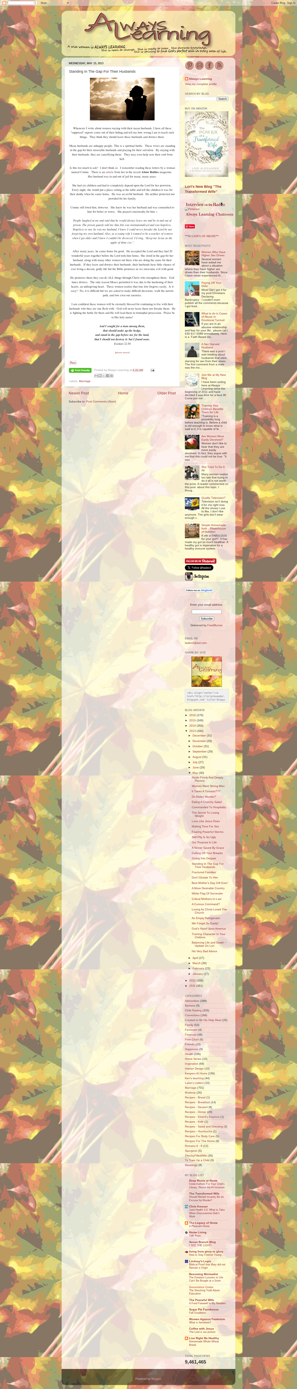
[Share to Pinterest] (112, 376)
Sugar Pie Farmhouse (204, 1309)
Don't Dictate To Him (205, 877)
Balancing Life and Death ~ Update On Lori (209, 944)
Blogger (156, 1378)
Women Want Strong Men (208, 786)
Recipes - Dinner (195, 1112)
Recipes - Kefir (194, 1121)
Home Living (197, 1232)
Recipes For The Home (200, 1141)
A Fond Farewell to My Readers (207, 1303)
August (197, 757)
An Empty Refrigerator (206, 918)
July (195, 762)
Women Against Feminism (207, 1319)
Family (189, 1025)
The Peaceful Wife (201, 1300)
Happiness (191, 1049)
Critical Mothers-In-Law (206, 898)
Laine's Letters (194, 1082)
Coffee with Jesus (201, 1328)
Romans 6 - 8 (193, 1145)
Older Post (166, 393)
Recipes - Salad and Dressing (204, 1126)
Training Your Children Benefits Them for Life (212, 409)
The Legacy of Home (203, 1222)
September (200, 751)
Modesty (190, 1092)
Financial (190, 1034)
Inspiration (191, 1063)
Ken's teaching (194, 1078)
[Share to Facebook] (108, 376)
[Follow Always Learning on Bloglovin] (199, 591)
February (199, 968)
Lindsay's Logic (200, 1261)
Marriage (85, 381)
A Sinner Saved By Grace (208, 847)
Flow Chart (192, 1039)
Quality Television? (213, 497)
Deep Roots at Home (203, 1180)
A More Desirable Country (208, 888)
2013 (193, 730)
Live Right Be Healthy (204, 1338)
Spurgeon (191, 1150)
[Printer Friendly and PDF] (80, 371)
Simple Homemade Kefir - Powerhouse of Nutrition (213, 528)
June (196, 767)
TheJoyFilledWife (196, 1155)
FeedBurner (215, 625)
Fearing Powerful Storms (207, 831)
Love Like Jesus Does (206, 821)
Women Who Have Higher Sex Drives (213, 254)
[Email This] (96, 376)
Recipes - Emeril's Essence (202, 1116)
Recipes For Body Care (200, 1136)
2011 (192, 985)
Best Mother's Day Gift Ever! (210, 883)
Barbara (190, 1005)
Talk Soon (195, 1235)
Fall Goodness (197, 1312)
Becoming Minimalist (203, 1274)
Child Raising (193, 1010)
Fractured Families (204, 872)
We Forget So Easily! (205, 923)
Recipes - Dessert (196, 1107)
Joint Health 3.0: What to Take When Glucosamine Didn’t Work (207, 1213)
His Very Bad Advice (204, 951)
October (198, 746)
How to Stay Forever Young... (206, 1254)
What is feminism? (200, 1322)
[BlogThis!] (100, 376)
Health (189, 1054)
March (197, 963)
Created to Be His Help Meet (203, 1020)
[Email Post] (152, 370)
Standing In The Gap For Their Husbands (208, 865)
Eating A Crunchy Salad (207, 802)
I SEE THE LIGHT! (200, 1245)
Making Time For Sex (205, 826)
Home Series (193, 1058)
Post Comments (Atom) (101, 401)
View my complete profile (201, 84)
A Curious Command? (206, 904)
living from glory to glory (206, 1251)
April (196, 957)
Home (123, 393)
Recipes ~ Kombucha (198, 1131)
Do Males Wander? (204, 796)
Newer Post (79, 393)
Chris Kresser (198, 1206)
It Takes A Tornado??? (206, 791)
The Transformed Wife (204, 1193)
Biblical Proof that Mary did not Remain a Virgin (207, 1266)
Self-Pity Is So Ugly (204, 837)
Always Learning (200, 78)
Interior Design (194, 1068)
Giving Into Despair (204, 858)
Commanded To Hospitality (209, 807)
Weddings (191, 1165)
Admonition (192, 1000)
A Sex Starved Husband (210, 346)
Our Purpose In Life (204, 842)
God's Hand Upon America (209, 928)
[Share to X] (104, 376)
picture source (122, 352)
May (196, 772)
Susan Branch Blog (202, 1242)
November (200, 741)
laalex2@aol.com (196, 642)
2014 (193, 725)
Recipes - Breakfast (197, 1102)
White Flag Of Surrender (207, 893)
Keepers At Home (196, 1073)
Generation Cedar (201, 1287)
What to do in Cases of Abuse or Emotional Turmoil (214, 317)
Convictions (192, 1015)
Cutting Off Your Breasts (207, 853)
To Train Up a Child (197, 1160)
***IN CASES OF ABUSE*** (202, 236)
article (110, 172)
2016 (193, 715)
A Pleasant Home (199, 1226)
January (198, 973)
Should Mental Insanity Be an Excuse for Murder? (206, 1198)
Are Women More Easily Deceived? (212, 438)
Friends (190, 1044)
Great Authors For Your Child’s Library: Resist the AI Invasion (207, 1185)
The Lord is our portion (202, 1331)
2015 (193, 720)
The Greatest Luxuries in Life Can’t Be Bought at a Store (206, 1279)
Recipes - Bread (195, 1097)
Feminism (191, 1029)
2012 (193, 980)
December (200, 735)
